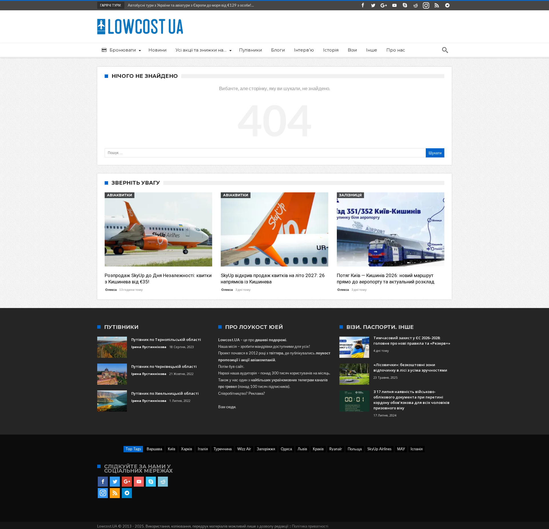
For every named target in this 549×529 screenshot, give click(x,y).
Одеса (286, 449)
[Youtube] (394, 5)
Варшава (154, 449)
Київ (171, 449)
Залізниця (350, 195)
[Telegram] (447, 5)
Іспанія (417, 449)
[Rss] (436, 5)
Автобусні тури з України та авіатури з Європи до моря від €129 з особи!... (189, 5)
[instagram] (426, 5)
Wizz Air (244, 449)
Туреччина (223, 449)
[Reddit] (415, 5)
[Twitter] (373, 5)
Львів (302, 449)
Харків (186, 449)
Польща (355, 449)
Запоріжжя (266, 449)
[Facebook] (362, 5)
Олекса (111, 289)
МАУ (401, 449)
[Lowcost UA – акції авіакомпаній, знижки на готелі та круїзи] (140, 19)
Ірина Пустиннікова (148, 347)
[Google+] (383, 5)
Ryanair (335, 449)
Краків (318, 449)
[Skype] (404, 5)
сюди (230, 406)
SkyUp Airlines (379, 449)
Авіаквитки (119, 195)
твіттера (276, 353)
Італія (203, 449)
